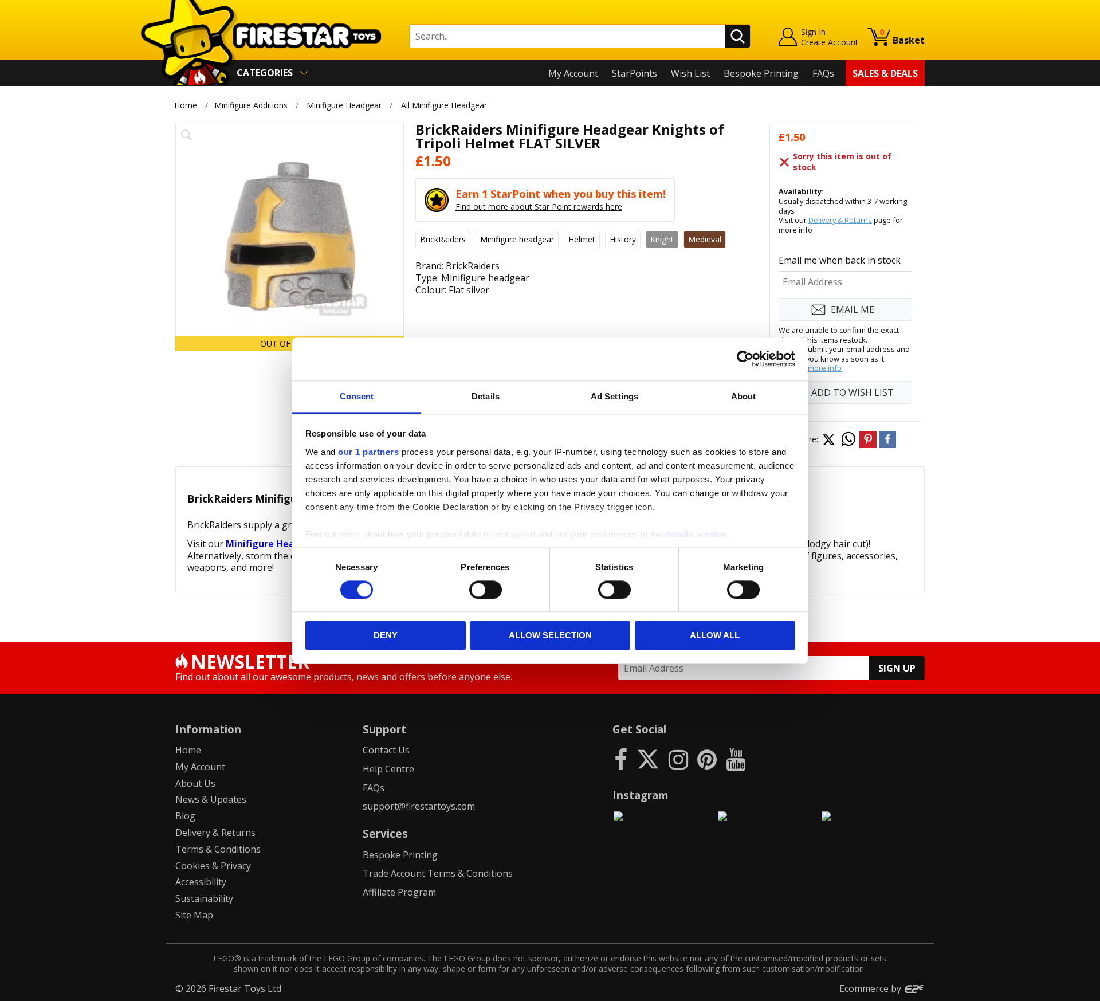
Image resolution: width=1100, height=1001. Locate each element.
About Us (195, 783)
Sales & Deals (885, 73)
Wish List (690, 73)
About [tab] (743, 396)
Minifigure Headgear (344, 105)
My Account (573, 73)
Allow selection (550, 636)
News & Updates (210, 799)
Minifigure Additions (251, 105)
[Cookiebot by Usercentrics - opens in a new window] (745, 358)
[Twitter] (648, 759)
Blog (185, 816)
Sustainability (204, 898)
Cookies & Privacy (213, 865)
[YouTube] (735, 759)
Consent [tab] (357, 396)
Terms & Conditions (218, 849)
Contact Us (386, 750)
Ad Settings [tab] (614, 396)
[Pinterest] (707, 759)
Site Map (194, 915)
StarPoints (634, 73)
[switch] (485, 589)
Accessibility (200, 882)
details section (696, 534)
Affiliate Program (399, 892)
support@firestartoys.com (419, 806)
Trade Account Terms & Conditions (438, 873)
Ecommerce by (871, 988)
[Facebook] (620, 759)
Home (185, 105)
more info (825, 368)
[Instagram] (678, 759)
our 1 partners (368, 452)
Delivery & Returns (840, 220)
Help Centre (388, 769)
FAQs (823, 73)
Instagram (640, 795)
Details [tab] (486, 396)
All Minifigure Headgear (444, 105)
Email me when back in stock (840, 260)
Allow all (715, 636)
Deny (386, 636)
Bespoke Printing (761, 73)
